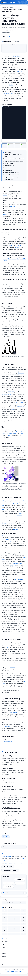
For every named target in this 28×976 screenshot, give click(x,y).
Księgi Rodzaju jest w (18, 563)
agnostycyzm (20, 406)
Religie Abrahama (5, 500)
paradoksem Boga (6, 726)
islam (18, 259)
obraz (12, 523)
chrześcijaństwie (11, 433)
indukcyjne (11, 391)
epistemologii (18, 374)
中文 (3, 950)
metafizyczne (16, 389)
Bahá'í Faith (23, 259)
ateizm (23, 404)
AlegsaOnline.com (6, 856)
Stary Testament (5, 539)
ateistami (12, 206)
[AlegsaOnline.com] (9, 2)
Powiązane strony (9, 179)
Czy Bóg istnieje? (9, 165)
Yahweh (18, 431)
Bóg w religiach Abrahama (11, 172)
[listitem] (4, 145)
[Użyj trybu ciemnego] (25, 2)
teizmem (5, 195)
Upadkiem (16, 633)
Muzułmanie (20, 513)
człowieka (4, 523)
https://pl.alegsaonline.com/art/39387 (14, 863)
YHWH (3, 513)
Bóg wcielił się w (18, 579)
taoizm (19, 245)
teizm (12, 409)
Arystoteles (14, 712)
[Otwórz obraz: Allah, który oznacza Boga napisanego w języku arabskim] (8, 347)
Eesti (3, 959)
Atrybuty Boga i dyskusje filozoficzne (14, 161)
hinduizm (11, 245)
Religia (11, 7)
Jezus (6, 585)
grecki (9, 712)
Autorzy (9, 971)
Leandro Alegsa (10, 36)
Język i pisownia (9, 163)
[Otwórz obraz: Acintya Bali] (14, 122)
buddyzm (12, 667)
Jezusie (10, 541)
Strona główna (4, 7)
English (4, 962)
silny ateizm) (19, 402)
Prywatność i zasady (16, 971)
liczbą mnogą (13, 565)
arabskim (19, 515)
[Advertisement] (14, 49)
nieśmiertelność (8, 94)
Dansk (3, 947)
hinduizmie (5, 642)
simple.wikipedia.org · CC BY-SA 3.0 (10, 140)
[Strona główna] (19, 2)
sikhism (5, 260)
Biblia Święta (13, 535)
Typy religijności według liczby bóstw (14, 158)
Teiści (11, 85)
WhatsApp (19, 879)
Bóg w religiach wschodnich (12, 174)
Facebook (8, 883)
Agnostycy (5, 214)
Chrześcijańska (5, 535)
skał (25, 681)
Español (4, 956)
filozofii (15, 56)
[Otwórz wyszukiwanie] (22, 2)
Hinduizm (19, 71)
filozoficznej (21, 373)
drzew (3, 683)
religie (23, 500)
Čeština (4, 944)
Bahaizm (5, 847)
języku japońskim (18, 688)
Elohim (22, 431)
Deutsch (4, 953)
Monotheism (6, 836)
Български (5, 941)
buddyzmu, (18, 247)
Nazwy (6, 168)
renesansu (15, 529)
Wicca (23, 245)
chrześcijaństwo (7, 259)
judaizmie (3, 433)
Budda (7, 647)
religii (20, 56)
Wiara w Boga (8, 170)
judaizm (14, 259)
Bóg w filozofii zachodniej (11, 177)
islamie (22, 433)
